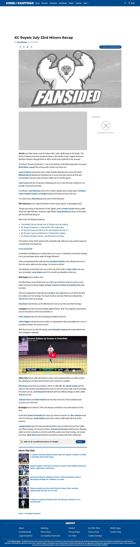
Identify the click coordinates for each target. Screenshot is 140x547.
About (21, 528)
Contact (71, 528)
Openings (44, 528)
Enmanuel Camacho (59, 429)
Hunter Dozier (69, 209)
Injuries (78, 3)
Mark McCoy (32, 435)
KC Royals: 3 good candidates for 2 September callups (43, 233)
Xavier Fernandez (35, 415)
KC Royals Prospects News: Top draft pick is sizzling (42, 236)
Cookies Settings (95, 536)
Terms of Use (93, 532)
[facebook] (125, 3)
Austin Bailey (39, 418)
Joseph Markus (25, 426)
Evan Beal (23, 304)
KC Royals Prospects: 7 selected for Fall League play (42, 227)
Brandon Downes (60, 329)
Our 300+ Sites (94, 528)
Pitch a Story (46, 532)
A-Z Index (72, 536)
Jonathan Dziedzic (57, 261)
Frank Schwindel (25, 249)
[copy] (31, 46)
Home (21, 513)
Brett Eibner (24, 167)
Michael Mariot (25, 175)
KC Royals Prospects (33, 513)
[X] (129, 3)
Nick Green (23, 386)
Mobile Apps (115, 528)
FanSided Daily (25, 532)
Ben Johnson (76, 415)
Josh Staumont (39, 392)
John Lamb (23, 183)
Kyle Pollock (40, 400)
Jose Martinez (34, 191)
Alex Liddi (72, 269)
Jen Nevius (22, 42)
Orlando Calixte (30, 194)
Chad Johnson (25, 317)
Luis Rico (51, 293)
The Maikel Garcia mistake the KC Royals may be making (44, 224)
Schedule (53, 3)
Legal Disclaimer (25, 536)
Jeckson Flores (25, 400)
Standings (63, 3)
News (38, 3)
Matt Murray (37, 199)
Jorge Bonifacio (63, 211)
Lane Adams (37, 272)
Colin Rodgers (24, 322)
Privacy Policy (74, 532)
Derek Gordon (72, 386)
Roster (71, 3)
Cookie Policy (115, 532)
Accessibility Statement (50, 536)
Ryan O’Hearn (53, 285)
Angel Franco (47, 194)
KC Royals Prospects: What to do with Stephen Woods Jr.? (45, 230)
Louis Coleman (25, 172)
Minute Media (16, 541)
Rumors (45, 3)
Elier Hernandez (69, 285)
